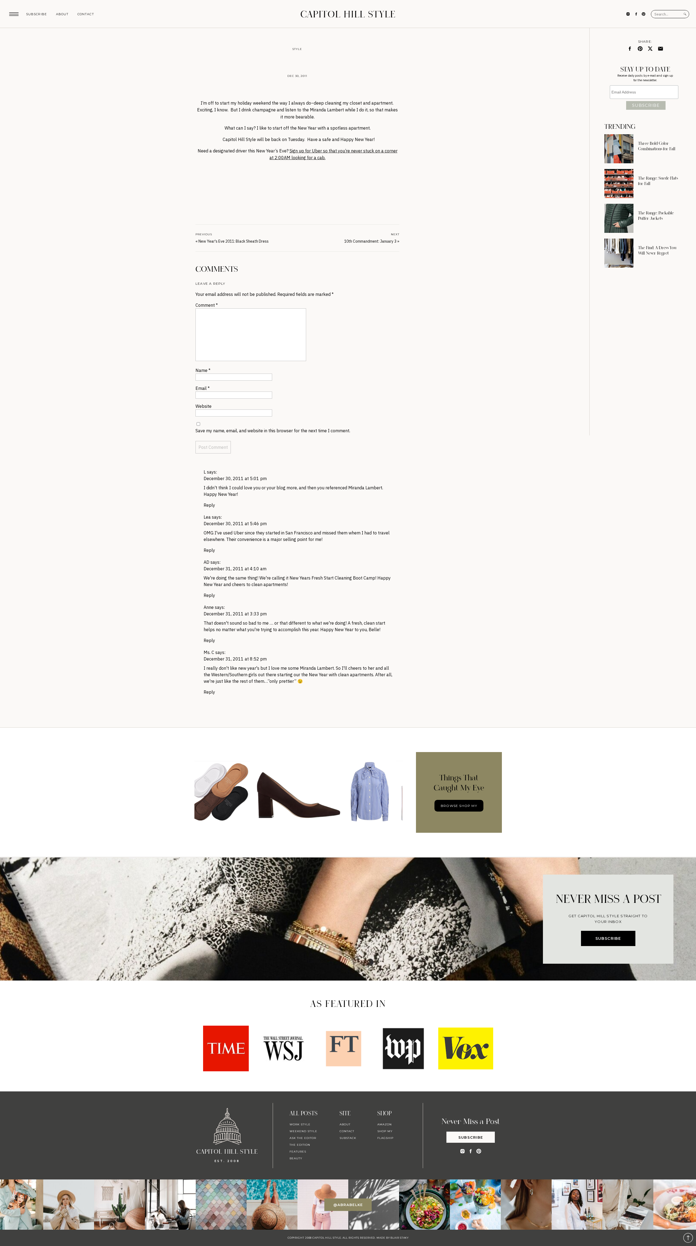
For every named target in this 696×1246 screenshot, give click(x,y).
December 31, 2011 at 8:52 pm (235, 659)
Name (202, 370)
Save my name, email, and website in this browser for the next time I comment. (272, 430)
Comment (206, 305)
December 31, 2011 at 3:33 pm (235, 613)
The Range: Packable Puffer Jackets (656, 216)
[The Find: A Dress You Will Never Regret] (618, 253)
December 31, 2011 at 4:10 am (235, 568)
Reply (209, 505)
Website (203, 406)
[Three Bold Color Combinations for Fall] (618, 148)
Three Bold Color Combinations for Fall (656, 146)
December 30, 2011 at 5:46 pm (235, 523)
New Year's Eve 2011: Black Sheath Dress (233, 241)
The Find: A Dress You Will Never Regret (657, 250)
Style (297, 49)
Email (202, 388)
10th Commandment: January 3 (370, 241)
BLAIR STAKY (399, 1237)
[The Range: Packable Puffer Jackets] (618, 218)
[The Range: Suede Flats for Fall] (618, 183)
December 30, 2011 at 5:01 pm (235, 478)
